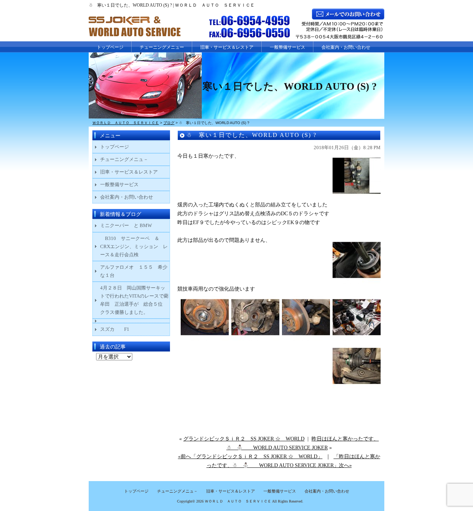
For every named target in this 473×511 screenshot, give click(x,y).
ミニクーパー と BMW (126, 225)
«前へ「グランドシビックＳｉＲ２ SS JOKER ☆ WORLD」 (250, 456)
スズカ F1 (119, 329)
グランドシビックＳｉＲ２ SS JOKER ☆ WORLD (243, 439)
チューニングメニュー (162, 47)
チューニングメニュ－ (124, 159)
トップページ (110, 47)
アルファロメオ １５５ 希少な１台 (133, 271)
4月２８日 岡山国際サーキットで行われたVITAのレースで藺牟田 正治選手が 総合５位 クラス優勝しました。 (134, 300)
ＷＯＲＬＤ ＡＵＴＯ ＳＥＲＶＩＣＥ (238, 501)
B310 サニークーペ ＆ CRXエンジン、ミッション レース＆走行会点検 (134, 246)
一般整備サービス (287, 47)
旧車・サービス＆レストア (226, 47)
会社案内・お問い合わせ (345, 47)
